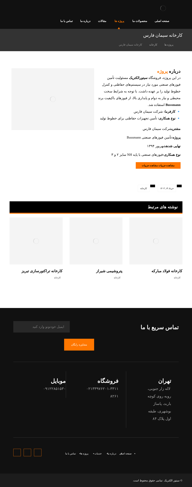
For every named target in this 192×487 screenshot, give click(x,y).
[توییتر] (18, 8)
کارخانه (143, 188)
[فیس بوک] (24, 8)
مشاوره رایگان (79, 344)
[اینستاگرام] (12, 8)
